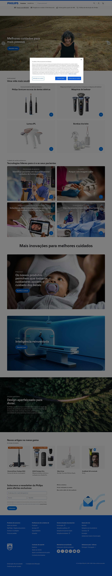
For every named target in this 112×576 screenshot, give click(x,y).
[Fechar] (81, 59)
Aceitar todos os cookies (74, 78)
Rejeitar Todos (60, 78)
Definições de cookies (38, 78)
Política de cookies (72, 74)
